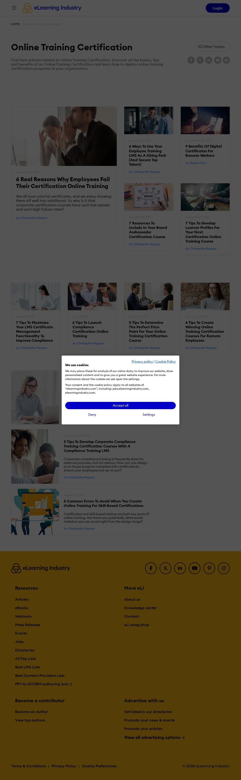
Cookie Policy (165, 361)
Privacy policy (142, 361)
